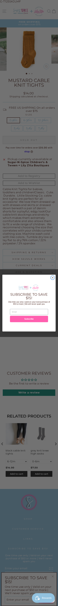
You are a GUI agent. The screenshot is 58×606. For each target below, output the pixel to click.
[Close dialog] (53, 277)
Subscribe (29, 319)
